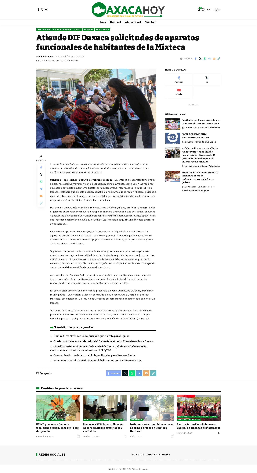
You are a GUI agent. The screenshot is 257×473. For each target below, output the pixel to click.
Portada (88, 29)
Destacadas (43, 29)
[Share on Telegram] (209, 58)
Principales (102, 29)
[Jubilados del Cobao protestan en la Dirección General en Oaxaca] (172, 124)
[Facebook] (38, 9)
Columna (189, 142)
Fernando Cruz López (205, 142)
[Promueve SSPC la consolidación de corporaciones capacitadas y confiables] (105, 408)
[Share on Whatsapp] (205, 58)
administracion (44, 56)
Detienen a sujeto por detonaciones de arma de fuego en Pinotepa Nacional (152, 428)
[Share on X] (200, 58)
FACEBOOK (137, 454)
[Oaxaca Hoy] (128, 9)
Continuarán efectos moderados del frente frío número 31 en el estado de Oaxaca (103, 341)
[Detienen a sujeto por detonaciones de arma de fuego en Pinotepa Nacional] (152, 408)
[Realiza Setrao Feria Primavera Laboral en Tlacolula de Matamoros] (199, 408)
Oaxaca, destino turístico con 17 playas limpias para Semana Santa (94, 355)
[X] (42, 9)
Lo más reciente (62, 29)
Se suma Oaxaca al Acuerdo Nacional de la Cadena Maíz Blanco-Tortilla (97, 360)
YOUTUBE (164, 454)
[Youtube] (179, 92)
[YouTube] (46, 9)
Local (77, 29)
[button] (203, 9)
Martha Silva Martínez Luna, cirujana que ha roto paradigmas (91, 336)
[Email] (214, 58)
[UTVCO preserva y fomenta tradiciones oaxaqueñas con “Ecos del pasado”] (58, 408)
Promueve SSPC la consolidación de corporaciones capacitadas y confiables (103, 428)
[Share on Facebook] (195, 58)
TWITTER (151, 454)
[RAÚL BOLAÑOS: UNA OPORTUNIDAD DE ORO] (172, 138)
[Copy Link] (219, 58)
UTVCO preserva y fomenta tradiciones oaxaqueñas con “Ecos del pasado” (57, 428)
